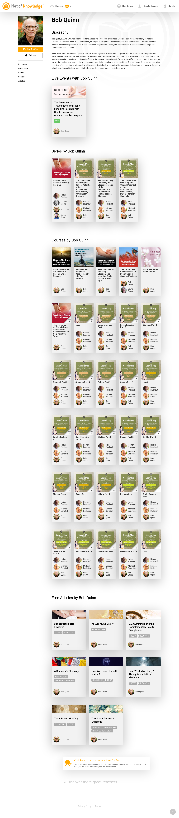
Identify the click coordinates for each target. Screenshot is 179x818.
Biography (22, 64)
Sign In (171, 6)
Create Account (150, 6)
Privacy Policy (84, 806)
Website (32, 55)
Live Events (23, 68)
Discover (62, 6)
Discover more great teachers (91, 782)
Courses (21, 77)
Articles (21, 81)
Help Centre (127, 6)
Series (21, 72)
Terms (98, 806)
